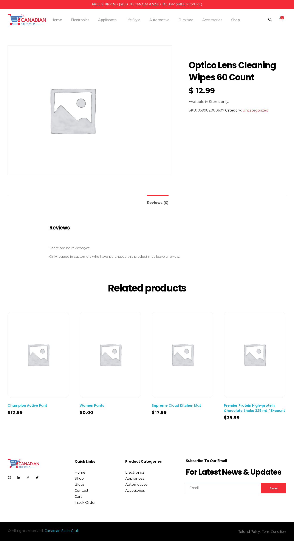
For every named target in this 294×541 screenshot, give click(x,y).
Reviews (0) (158, 203)
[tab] (158, 201)
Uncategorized (255, 110)
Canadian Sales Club (62, 531)
